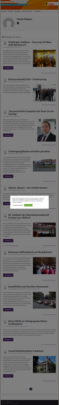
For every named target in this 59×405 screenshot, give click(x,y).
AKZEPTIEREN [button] (28, 205)
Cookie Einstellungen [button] (18, 205)
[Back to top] (55, 401)
